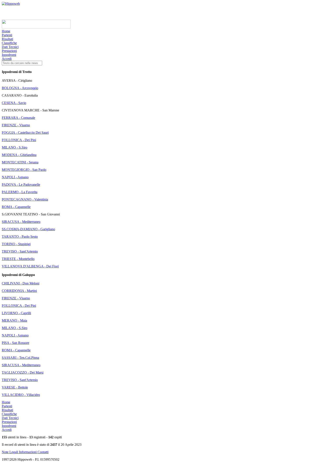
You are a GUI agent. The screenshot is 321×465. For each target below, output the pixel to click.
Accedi (7, 59)
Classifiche (9, 43)
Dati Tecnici (10, 47)
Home (6, 31)
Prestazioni (9, 51)
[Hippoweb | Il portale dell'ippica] (11, 3)
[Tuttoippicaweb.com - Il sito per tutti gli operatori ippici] (36, 27)
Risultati (7, 39)
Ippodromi (9, 55)
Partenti (7, 35)
